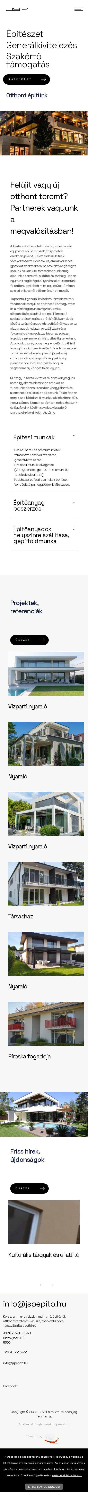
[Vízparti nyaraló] (46, 674)
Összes (23, 639)
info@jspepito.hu (34, 1304)
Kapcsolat (20, 79)
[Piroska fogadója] (46, 1024)
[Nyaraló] (46, 744)
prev (40, 1285)
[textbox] (44, 34)
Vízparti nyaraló (27, 706)
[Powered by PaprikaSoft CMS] (53, 1436)
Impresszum (61, 1424)
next (52, 1285)
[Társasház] (46, 884)
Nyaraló (17, 776)
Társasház (20, 916)
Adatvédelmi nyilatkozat (35, 1424)
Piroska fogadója (29, 1056)
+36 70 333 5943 (15, 1352)
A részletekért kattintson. (67, 1475)
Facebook (10, 1386)
